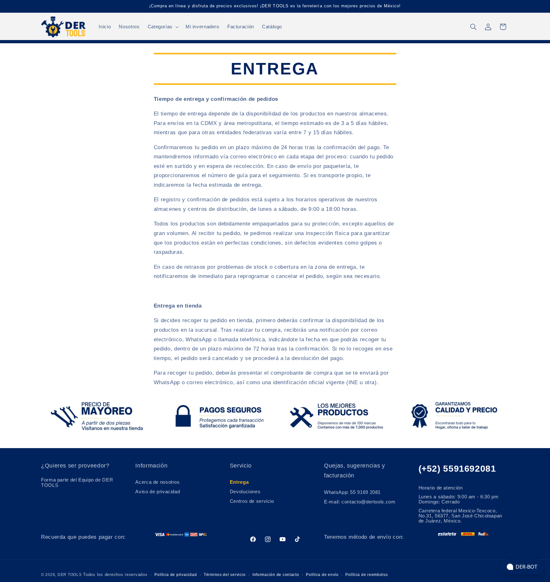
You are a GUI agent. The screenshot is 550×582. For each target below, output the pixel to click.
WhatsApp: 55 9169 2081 (352, 492)
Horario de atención (441, 487)
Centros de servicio (252, 501)
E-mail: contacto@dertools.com (359, 501)
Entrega (239, 482)
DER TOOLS (70, 575)
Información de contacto (275, 575)
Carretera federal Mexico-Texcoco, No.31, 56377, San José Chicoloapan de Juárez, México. (460, 515)
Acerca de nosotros (157, 482)
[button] (162, 27)
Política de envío (322, 575)
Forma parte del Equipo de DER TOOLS (77, 483)
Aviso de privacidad (157, 491)
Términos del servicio (224, 575)
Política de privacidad (175, 575)
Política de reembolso (366, 575)
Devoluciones (245, 491)
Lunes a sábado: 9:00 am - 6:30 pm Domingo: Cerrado (459, 499)
